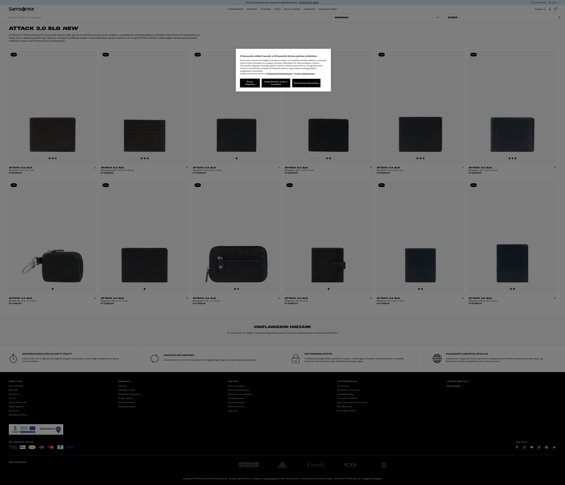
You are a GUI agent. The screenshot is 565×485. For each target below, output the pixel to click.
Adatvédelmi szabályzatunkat (280, 73)
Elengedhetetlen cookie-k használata (276, 83)
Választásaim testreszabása (306, 83)
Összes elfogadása (250, 83)
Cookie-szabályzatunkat (305, 73)
